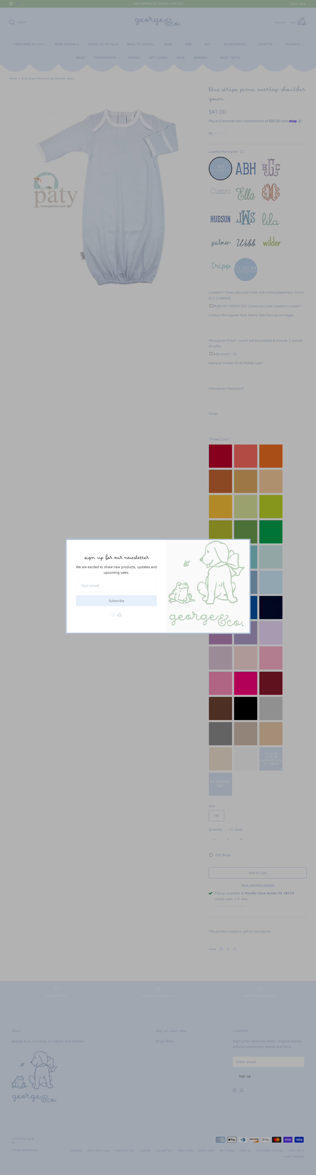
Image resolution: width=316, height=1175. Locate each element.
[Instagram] (112, 615)
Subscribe (116, 601)
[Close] (245, 544)
